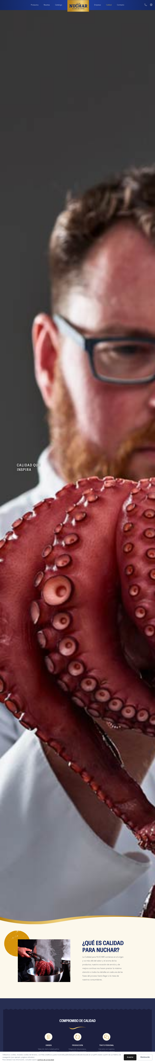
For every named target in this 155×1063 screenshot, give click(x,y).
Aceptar (130, 1057)
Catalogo (58, 5)
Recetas (47, 5)
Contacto (120, 5)
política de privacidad (45, 1060)
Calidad (109, 5)
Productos (34, 5)
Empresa (97, 5)
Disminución (145, 1057)
